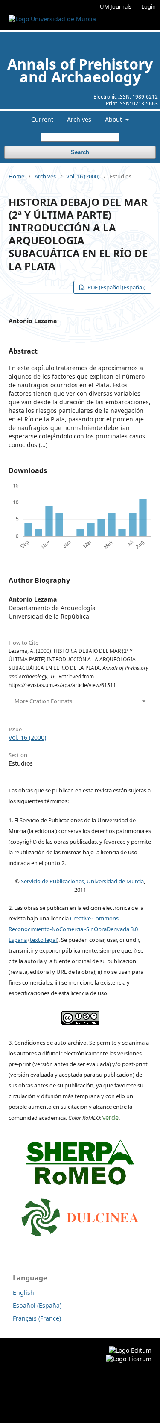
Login (148, 6)
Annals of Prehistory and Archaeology (80, 70)
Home (16, 176)
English (23, 1293)
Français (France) (37, 1318)
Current (42, 119)
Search (80, 152)
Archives (79, 119)
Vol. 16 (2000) (82, 176)
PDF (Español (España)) (115, 287)
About (114, 119)
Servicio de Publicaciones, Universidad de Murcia (82, 881)
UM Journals (115, 6)
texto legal (43, 940)
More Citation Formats (43, 701)
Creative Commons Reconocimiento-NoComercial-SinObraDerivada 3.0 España (73, 929)
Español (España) (37, 1305)
